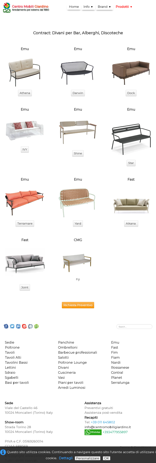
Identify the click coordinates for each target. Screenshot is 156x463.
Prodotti (124, 7)
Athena (25, 93)
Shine (78, 153)
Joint (24, 287)
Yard (78, 223)
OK (106, 458)
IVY (25, 149)
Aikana (131, 223)
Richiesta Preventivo (78, 305)
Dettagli (66, 458)
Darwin (78, 93)
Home (74, 7)
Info (88, 7)
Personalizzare (87, 458)
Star (131, 163)
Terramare (24, 223)
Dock (131, 93)
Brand (104, 7)
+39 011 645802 (103, 422)
